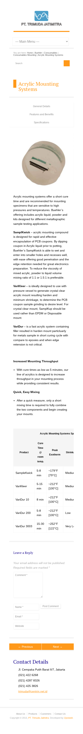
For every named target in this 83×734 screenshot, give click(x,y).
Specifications (41, 122)
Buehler (38, 53)
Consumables (50, 53)
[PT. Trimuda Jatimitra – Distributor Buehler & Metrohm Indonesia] (41, 26)
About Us (20, 714)
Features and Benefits (42, 114)
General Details (41, 106)
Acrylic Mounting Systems (50, 55)
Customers (45, 714)
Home (30, 53)
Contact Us (60, 714)
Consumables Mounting (24, 55)
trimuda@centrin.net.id (32, 691)
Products (32, 714)
